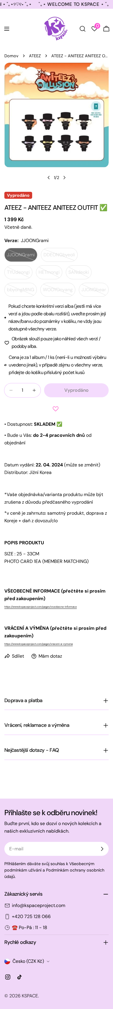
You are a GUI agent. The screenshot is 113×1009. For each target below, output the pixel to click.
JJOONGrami (22, 257)
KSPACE (30, 996)
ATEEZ (35, 55)
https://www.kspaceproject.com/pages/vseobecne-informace (40, 606)
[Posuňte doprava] (64, 177)
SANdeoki (80, 274)
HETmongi (50, 274)
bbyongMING (22, 292)
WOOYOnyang (59, 292)
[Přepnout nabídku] (6, 29)
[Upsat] (102, 849)
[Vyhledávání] (82, 29)
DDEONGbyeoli (60, 257)
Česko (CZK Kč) (28, 961)
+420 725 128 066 (31, 916)
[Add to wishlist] (56, 409)
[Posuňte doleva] (48, 177)
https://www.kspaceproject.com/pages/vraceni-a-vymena (38, 644)
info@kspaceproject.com (38, 905)
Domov (11, 55)
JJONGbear (95, 292)
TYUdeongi (19, 274)
